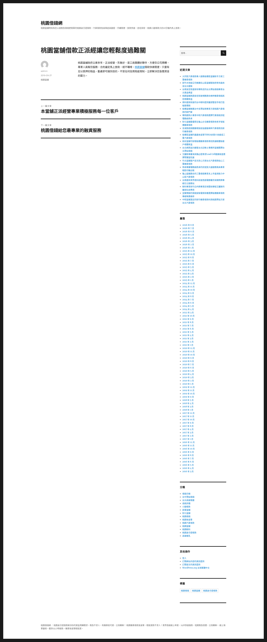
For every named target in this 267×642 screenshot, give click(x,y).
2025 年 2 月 (188, 277)
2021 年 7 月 (188, 325)
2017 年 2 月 (188, 435)
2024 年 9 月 (188, 293)
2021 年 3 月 (187, 338)
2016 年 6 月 (188, 461)
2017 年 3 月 (187, 432)
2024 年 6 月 (188, 303)
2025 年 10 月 (188, 254)
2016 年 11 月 (188, 445)
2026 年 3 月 (188, 241)
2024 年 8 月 (188, 296)
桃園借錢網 (51, 23)
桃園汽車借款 (188, 523)
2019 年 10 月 (188, 393)
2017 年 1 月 (187, 439)
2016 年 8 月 (188, 455)
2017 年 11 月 (188, 416)
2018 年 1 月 (187, 410)
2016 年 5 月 (188, 465)
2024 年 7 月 (188, 299)
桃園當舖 (140, 67)
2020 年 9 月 (188, 358)
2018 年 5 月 (188, 400)
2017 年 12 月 (188, 413)
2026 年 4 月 (188, 238)
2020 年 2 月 (188, 380)
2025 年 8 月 (188, 257)
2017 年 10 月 (188, 419)
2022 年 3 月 (188, 312)
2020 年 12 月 (188, 348)
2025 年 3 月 (188, 273)
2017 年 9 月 (188, 423)
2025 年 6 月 (188, 264)
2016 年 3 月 (188, 471)
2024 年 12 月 (188, 283)
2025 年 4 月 (188, 270)
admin (44, 71)
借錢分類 (186, 493)
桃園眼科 (186, 529)
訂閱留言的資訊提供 (191, 564)
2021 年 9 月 (188, 319)
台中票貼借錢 (188, 497)
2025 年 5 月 (188, 267)
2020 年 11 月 (188, 351)
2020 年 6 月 (188, 367)
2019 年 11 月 (188, 390)
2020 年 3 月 (188, 377)
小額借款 (186, 506)
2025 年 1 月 (188, 280)
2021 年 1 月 (187, 345)
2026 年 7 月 (188, 228)
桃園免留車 (187, 519)
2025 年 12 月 (188, 251)
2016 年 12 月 (188, 442)
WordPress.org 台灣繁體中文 (196, 567)
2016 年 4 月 (188, 468)
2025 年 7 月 (188, 260)
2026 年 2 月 (188, 244)
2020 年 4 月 (188, 374)
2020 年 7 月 (188, 364)
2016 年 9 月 (188, 452)
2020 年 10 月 (188, 354)
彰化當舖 (186, 513)
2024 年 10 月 (188, 290)
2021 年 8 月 (188, 322)
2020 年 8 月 (188, 361)
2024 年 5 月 (188, 306)
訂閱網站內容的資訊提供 (193, 561)
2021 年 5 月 (188, 332)
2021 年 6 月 (188, 328)
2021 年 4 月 (188, 335)
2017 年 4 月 (188, 429)
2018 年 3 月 (187, 406)
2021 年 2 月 (188, 341)
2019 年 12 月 (188, 387)
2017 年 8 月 (188, 426)
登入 (184, 558)
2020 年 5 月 (188, 371)
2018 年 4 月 (188, 403)
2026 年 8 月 (188, 225)
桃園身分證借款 (189, 532)
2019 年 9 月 (188, 397)
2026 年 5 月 (188, 234)
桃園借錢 (186, 516)
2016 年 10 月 (188, 448)
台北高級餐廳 (188, 500)
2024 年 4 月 (188, 309)
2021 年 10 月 (188, 316)
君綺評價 (186, 503)
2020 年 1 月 (188, 384)
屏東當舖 (186, 510)
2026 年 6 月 (188, 231)
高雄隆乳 (186, 536)
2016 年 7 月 (188, 458)
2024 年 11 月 (188, 286)
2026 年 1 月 (188, 247)
